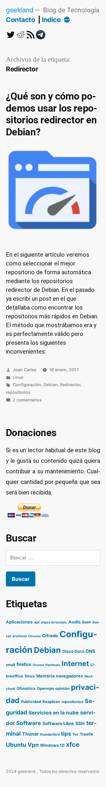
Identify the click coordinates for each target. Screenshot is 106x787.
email (10, 664)
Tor (75, 734)
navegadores (69, 675)
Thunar (30, 734)
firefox (23, 664)
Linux (18, 377)
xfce (73, 744)
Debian (51, 384)
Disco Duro (73, 651)
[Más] (66, 20)
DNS (90, 651)
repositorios (18, 392)
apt (36, 622)
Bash (86, 622)
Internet (75, 663)
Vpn (33, 744)
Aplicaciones (19, 621)
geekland (19, 10)
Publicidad (31, 701)
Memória (45, 675)
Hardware (52, 665)
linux (30, 676)
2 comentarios (27, 399)
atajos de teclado (54, 622)
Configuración (27, 384)
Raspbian (51, 701)
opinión (62, 688)
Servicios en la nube (54, 712)
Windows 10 (52, 745)
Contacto (20, 19)
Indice (51, 19)
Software (28, 723)
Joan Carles (25, 369)
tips (66, 733)
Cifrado (50, 635)
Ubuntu (16, 744)
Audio (74, 621)
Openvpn (45, 688)
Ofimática (25, 688)
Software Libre (58, 723)
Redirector (70, 384)
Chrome (34, 636)
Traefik (86, 734)
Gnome (38, 665)
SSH (80, 723)
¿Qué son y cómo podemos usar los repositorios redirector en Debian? (51, 114)
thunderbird (49, 734)
